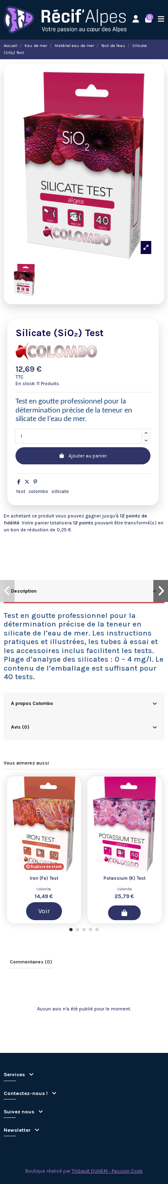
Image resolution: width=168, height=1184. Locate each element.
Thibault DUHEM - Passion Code (107, 1171)
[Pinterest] (35, 482)
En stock (25, 383)
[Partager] (18, 482)
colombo (38, 491)
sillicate (60, 491)
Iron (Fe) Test (44, 878)
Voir (44, 911)
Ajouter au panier (88, 456)
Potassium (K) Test (125, 878)
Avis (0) (20, 727)
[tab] (84, 592)
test (20, 491)
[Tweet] (26, 482)
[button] (71, 929)
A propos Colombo (32, 703)
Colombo (44, 889)
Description (24, 591)
